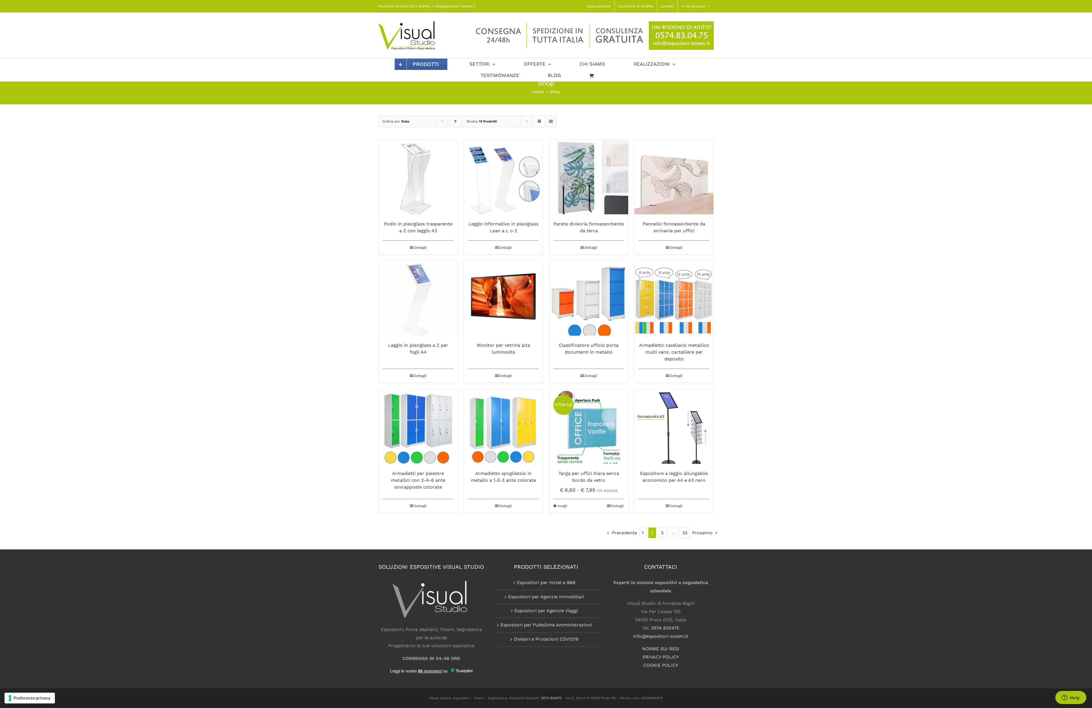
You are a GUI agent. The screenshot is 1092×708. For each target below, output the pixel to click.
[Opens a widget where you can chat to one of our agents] (1070, 698)
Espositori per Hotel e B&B (546, 582)
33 (684, 532)
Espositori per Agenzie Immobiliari (546, 596)
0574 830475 (665, 628)
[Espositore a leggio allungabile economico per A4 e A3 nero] (673, 426)
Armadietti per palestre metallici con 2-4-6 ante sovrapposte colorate (418, 480)
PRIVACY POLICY (661, 657)
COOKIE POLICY (660, 665)
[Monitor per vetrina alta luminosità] (503, 298)
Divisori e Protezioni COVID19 (546, 639)
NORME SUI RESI (660, 648)
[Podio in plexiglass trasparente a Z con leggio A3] (418, 177)
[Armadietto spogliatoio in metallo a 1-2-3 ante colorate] (503, 426)
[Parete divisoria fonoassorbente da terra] (588, 177)
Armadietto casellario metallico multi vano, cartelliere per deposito (674, 352)
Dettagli (420, 248)
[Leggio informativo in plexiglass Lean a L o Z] (503, 177)
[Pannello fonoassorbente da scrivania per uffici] (673, 177)
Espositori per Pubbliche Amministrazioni (546, 625)
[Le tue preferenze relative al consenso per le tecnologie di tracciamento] (30, 698)
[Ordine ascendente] (455, 121)
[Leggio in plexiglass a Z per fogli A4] (418, 298)
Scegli (562, 506)
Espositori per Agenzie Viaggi (546, 610)
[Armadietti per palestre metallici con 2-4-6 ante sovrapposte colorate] (418, 426)
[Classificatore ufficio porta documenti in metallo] (588, 298)
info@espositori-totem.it (455, 6)
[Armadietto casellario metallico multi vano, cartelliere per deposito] (673, 298)
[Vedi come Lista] (550, 121)
